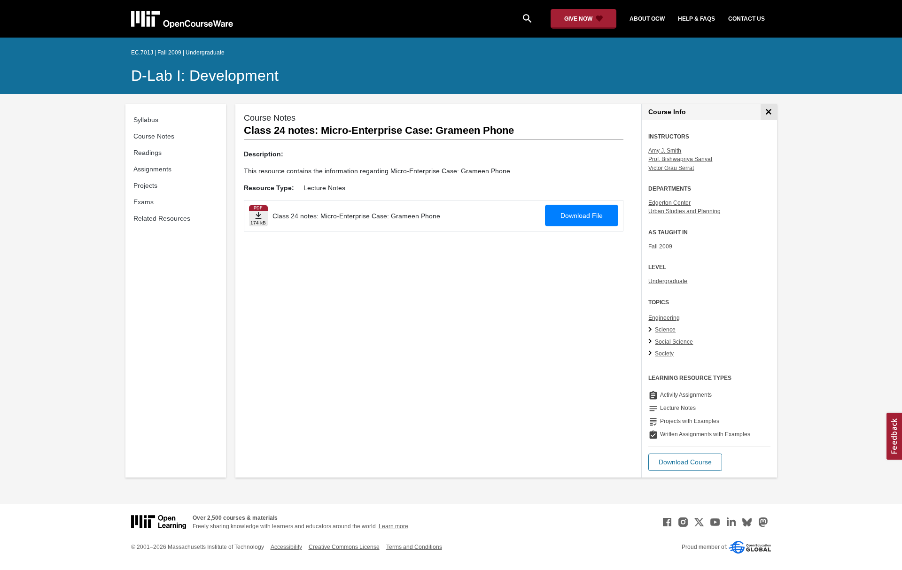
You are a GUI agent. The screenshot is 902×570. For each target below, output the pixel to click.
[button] (685, 462)
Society (664, 353)
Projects (145, 185)
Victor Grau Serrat (671, 168)
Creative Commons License (344, 547)
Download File (581, 215)
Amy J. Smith (664, 150)
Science (665, 329)
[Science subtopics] (651, 330)
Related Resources (161, 218)
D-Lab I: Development (205, 75)
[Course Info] (769, 112)
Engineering (664, 318)
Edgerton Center (669, 203)
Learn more (393, 526)
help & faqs (696, 18)
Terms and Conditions (414, 547)
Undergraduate (667, 281)
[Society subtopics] (651, 353)
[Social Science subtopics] (651, 342)
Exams (143, 202)
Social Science (674, 342)
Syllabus (145, 119)
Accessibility (286, 547)
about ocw (647, 18)
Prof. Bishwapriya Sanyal (680, 159)
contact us (746, 18)
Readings (147, 152)
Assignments (152, 169)
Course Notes (153, 136)
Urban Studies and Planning (684, 211)
